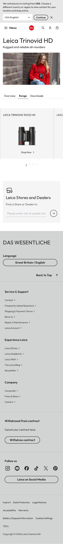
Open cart (57, 28)
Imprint (7, 502)
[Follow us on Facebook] (27, 468)
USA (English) (12, 17)
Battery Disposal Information (18, 518)
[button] (57, 275)
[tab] (26, 165)
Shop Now (26, 152)
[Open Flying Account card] (50, 28)
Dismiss (51, 17)
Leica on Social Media (31, 479)
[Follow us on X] (46, 468)
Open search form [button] (43, 28)
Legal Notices (39, 502)
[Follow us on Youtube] (17, 468)
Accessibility (9, 510)
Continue (41, 17)
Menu (13, 28)
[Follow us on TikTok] (36, 468)
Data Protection (21, 502)
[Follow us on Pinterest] (55, 468)
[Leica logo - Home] (31, 28)
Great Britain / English (30, 262)
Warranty (23, 510)
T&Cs (5, 526)
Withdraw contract (22, 440)
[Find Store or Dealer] (53, 213)
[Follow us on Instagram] (8, 468)
